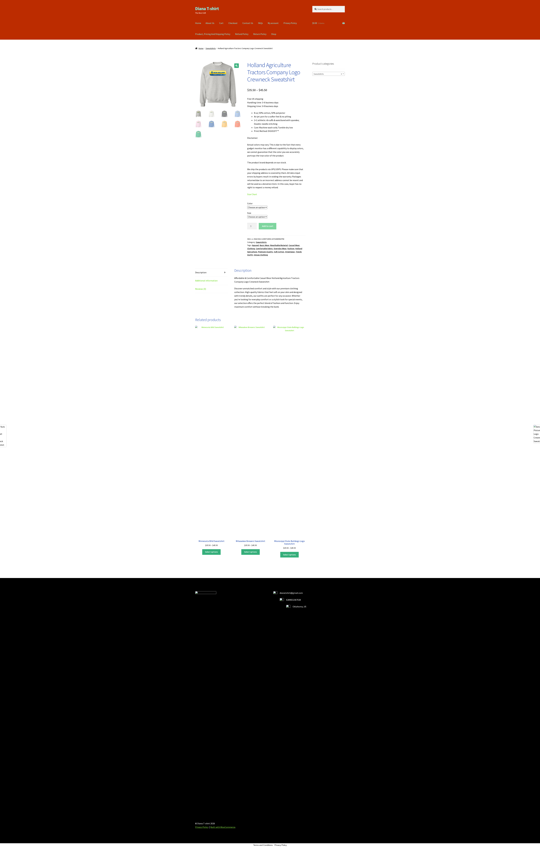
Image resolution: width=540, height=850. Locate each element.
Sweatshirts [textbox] (328, 74)
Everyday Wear (280, 248)
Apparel (255, 245)
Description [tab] (200, 272)
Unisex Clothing (261, 255)
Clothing (251, 248)
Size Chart (252, 194)
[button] (236, 65)
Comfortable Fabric (264, 248)
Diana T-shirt (207, 8)
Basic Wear (264, 245)
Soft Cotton (279, 251)
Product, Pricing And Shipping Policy (212, 34)
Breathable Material (279, 245)
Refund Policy (241, 34)
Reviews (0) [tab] (200, 288)
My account (273, 23)
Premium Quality (265, 251)
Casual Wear (294, 245)
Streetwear (290, 251)
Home (198, 23)
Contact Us (247, 23)
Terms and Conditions (263, 845)
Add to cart (267, 226)
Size (249, 213)
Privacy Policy (290, 23)
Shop (273, 34)
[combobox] (328, 74)
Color (250, 203)
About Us (210, 23)
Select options (211, 552)
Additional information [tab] (206, 280)
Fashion (290, 248)
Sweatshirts (211, 48)
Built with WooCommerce (222, 827)
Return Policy (259, 34)
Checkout (233, 23)
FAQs (260, 23)
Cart (221, 23)
